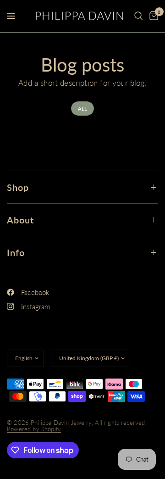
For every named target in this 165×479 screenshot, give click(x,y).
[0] (152, 16)
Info (16, 252)
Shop (18, 187)
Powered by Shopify (34, 429)
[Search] (138, 16)
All (83, 108)
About (20, 219)
